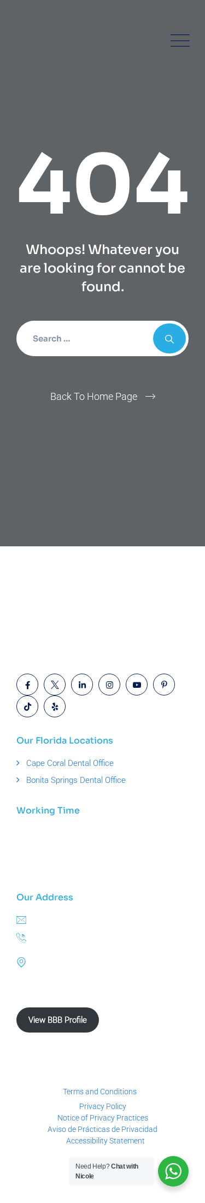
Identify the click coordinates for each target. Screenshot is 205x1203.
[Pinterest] (164, 684)
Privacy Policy (102, 1106)
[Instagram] (109, 684)
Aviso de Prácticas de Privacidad (102, 1129)
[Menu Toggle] (178, 41)
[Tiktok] (27, 706)
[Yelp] (55, 706)
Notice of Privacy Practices (102, 1117)
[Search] (169, 338)
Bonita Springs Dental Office (76, 780)
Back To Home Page (93, 396)
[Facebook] (27, 684)
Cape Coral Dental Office (70, 763)
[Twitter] (55, 684)
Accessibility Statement (105, 1140)
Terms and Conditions (100, 1091)
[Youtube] (137, 684)
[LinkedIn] (82, 684)
